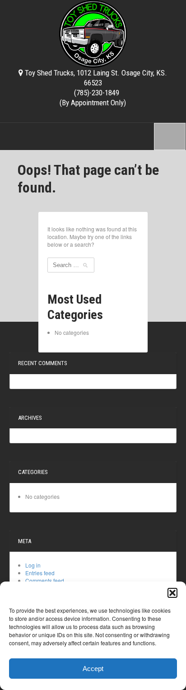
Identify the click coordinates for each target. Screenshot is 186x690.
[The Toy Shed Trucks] (93, 32)
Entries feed (40, 573)
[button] (172, 592)
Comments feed (44, 580)
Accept (93, 668)
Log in (33, 565)
